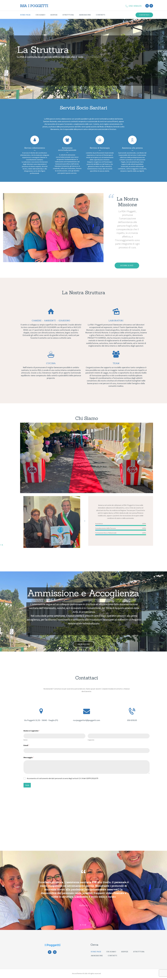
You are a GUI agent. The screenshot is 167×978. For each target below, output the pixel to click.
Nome (25, 740)
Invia (27, 785)
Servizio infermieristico (34, 148)
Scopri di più (126, 265)
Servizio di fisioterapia (100, 148)
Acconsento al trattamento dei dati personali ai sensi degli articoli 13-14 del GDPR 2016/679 (62, 778)
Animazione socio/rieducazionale (67, 149)
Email (26, 745)
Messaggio (29, 757)
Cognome (91, 740)
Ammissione (83, 644)
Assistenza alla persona (132, 148)
